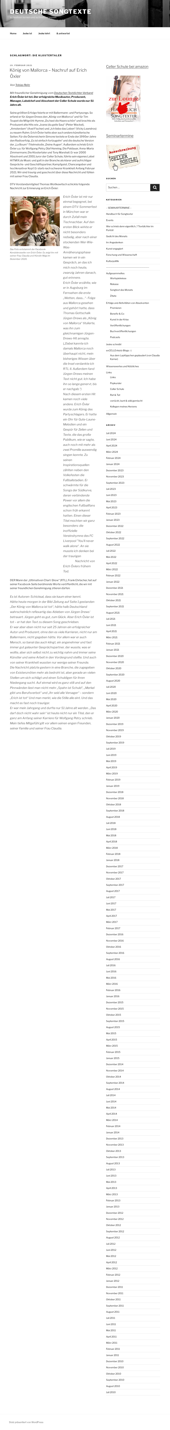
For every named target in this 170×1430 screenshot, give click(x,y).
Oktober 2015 (113, 1014)
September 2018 (115, 810)
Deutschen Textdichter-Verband (73, 92)
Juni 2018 (111, 829)
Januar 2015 (112, 1058)
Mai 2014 (111, 1107)
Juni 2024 (111, 439)
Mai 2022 (111, 556)
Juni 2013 (111, 1175)
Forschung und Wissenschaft (121, 254)
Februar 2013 (113, 1200)
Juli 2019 (111, 748)
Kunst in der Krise (119, 319)
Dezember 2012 (114, 1212)
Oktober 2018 (113, 804)
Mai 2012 (111, 1256)
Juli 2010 (111, 1392)
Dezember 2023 (115, 470)
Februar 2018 (113, 854)
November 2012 (115, 1219)
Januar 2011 (112, 1355)
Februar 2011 (113, 1348)
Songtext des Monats (121, 289)
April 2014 (111, 1113)
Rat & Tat (115, 394)
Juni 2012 (111, 1249)
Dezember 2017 (114, 866)
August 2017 (113, 891)
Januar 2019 (112, 785)
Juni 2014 (111, 1101)
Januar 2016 (112, 996)
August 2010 (113, 1386)
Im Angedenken (114, 242)
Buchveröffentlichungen (123, 331)
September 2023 (115, 482)
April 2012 (111, 1262)
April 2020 (111, 705)
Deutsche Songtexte (50, 11)
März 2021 (112, 637)
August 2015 (113, 1027)
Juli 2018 (111, 823)
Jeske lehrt (44, 33)
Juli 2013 (111, 1169)
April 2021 (111, 631)
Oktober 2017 (113, 878)
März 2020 (112, 711)
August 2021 (113, 612)
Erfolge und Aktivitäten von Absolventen (127, 302)
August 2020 (113, 680)
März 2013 (112, 1194)
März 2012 (112, 1268)
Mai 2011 (111, 1330)
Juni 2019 (111, 755)
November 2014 (115, 1070)
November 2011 (114, 1293)
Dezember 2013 (114, 1138)
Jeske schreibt (113, 344)
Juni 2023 (111, 495)
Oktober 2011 (113, 1299)
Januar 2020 (113, 717)
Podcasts (115, 337)
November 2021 (115, 594)
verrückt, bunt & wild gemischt (126, 400)
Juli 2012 (110, 1243)
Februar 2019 (113, 779)
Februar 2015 (113, 1052)
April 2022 (111, 563)
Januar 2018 (112, 860)
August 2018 (113, 816)
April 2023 (111, 507)
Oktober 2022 (113, 532)
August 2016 (113, 959)
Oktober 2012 (113, 1225)
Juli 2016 (111, 965)
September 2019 (115, 742)
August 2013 (113, 1163)
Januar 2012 (112, 1280)
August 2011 (113, 1311)
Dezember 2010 (115, 1361)
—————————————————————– (127, 267)
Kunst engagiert (114, 248)
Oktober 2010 (113, 1373)
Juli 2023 (111, 488)
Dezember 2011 (114, 1287)
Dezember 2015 (114, 1002)
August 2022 (113, 544)
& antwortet (63, 33)
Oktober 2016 (113, 946)
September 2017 (115, 884)
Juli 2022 (111, 550)
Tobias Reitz (22, 85)
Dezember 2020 (115, 656)
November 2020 (115, 662)
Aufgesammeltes (115, 273)
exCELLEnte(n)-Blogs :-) (118, 350)
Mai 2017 (111, 909)
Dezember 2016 (114, 934)
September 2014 (115, 1082)
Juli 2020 (111, 686)
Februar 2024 (113, 458)
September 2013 (115, 1157)
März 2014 (112, 1120)
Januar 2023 (113, 519)
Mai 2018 (111, 835)
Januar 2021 (112, 649)
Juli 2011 (110, 1317)
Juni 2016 (111, 971)
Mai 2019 (111, 761)
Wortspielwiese (118, 278)
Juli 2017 (110, 897)
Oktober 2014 (113, 1076)
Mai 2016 (111, 977)
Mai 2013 (111, 1181)
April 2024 (111, 445)
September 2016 (115, 952)
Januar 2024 (113, 464)
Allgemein (111, 413)
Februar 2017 (113, 928)
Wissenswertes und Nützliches (122, 366)
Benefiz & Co (117, 313)
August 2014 (113, 1089)
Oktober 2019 (113, 736)
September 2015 (115, 1021)
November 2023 (115, 476)
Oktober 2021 (113, 600)
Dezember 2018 (114, 792)
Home (13, 33)
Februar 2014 (113, 1126)
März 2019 (112, 773)
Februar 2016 (113, 990)
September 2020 (115, 674)
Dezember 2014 (114, 1064)
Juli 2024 (111, 433)
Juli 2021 (110, 618)
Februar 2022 (113, 575)
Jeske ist (27, 33)
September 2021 (115, 606)
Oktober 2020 (113, 668)
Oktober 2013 (113, 1151)
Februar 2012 (113, 1274)
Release (114, 284)
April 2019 (111, 767)
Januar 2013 (112, 1206)
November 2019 (115, 730)
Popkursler (116, 383)
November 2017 (115, 872)
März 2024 (112, 451)
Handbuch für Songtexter (119, 213)
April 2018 (111, 841)
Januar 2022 (112, 581)
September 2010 (115, 1379)
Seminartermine (119, 136)
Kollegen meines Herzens (123, 406)
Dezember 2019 (114, 724)
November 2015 (115, 1008)
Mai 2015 (111, 1033)
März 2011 (111, 1342)
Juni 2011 (111, 1324)
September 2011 (115, 1305)
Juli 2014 (111, 1095)
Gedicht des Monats (116, 236)
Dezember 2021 (114, 587)
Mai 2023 (111, 501)
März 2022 (112, 569)
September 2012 (115, 1231)
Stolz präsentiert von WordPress (26, 1422)
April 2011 (111, 1336)
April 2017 (111, 915)
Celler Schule (117, 389)
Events (109, 220)
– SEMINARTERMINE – (118, 207)
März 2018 (112, 847)
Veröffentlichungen (120, 325)
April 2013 (111, 1188)
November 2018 (115, 798)
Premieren (115, 307)
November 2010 (115, 1367)
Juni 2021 (111, 625)
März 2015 (112, 1045)
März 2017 (112, 922)
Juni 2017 (111, 903)
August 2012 (113, 1237)
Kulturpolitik (112, 261)
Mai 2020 (111, 699)
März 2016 (112, 983)
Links (109, 372)
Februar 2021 (113, 643)
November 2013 (115, 1144)
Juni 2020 (111, 693)
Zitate (113, 295)
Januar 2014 (112, 1132)
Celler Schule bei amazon (127, 66)
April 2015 (111, 1039)
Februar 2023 (113, 513)
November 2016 (115, 940)
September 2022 (115, 538)
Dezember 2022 (114, 526)
